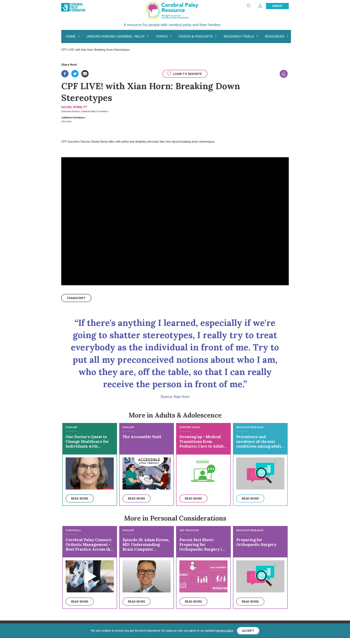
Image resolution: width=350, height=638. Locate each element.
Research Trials (239, 36)
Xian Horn (66, 121)
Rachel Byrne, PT (74, 107)
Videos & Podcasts (196, 36)
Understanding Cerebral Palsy (116, 36)
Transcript (76, 298)
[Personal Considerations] (283, 73)
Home (71, 36)
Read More (79, 498)
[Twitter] (75, 72)
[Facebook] (65, 72)
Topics (162, 36)
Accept (248, 631)
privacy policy (224, 631)
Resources (274, 36)
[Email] (85, 72)
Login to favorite (187, 74)
